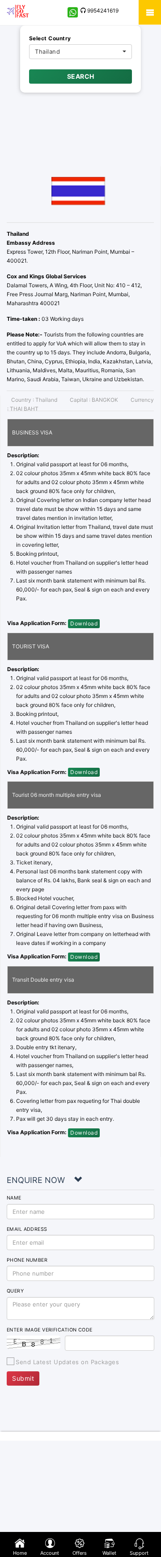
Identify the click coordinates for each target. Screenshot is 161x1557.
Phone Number (27, 1260)
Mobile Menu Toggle (150, 12)
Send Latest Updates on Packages (67, 1362)
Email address (27, 1229)
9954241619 (102, 10)
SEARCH (80, 76)
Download (83, 623)
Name (14, 1198)
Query (15, 1291)
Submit (23, 1378)
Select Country (50, 38)
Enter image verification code (50, 1330)
